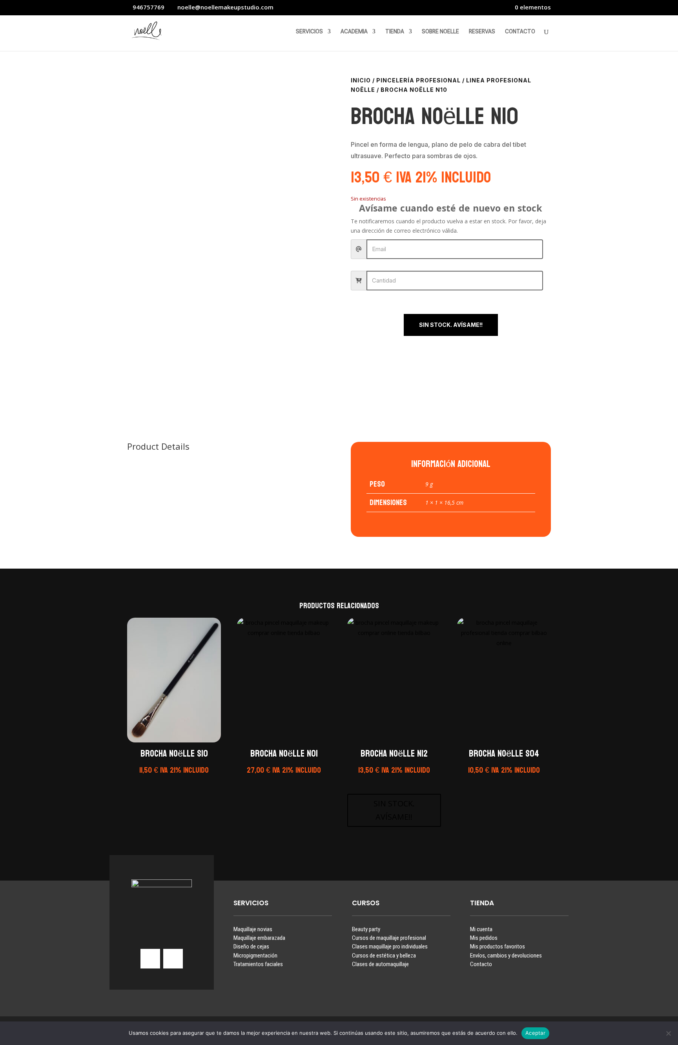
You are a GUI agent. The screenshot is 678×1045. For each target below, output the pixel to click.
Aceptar (535, 1033)
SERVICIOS (309, 32)
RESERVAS (482, 32)
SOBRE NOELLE (440, 32)
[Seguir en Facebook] (173, 958)
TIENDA (394, 32)
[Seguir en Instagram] (150, 958)
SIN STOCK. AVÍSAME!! (451, 324)
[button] (173, 780)
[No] (668, 1033)
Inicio (361, 80)
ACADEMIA (354, 32)
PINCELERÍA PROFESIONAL (418, 80)
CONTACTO (520, 32)
